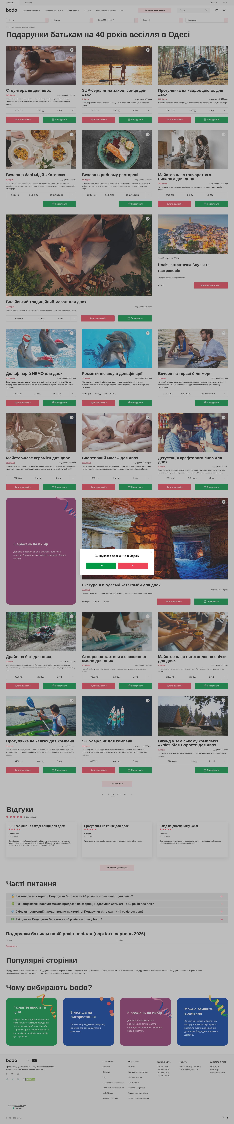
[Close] (151, 552)
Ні (133, 565)
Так (101, 565)
